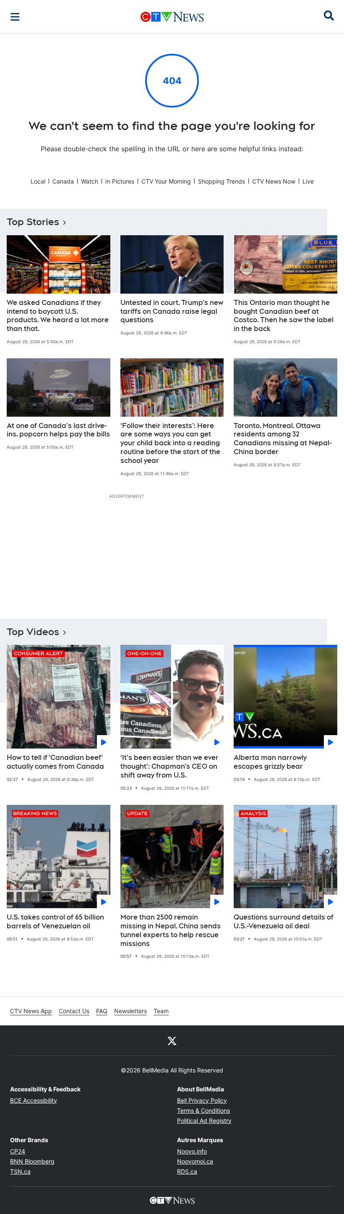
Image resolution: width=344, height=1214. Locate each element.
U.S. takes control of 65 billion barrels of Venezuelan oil (55, 921)
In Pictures (119, 181)
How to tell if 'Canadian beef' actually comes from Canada (55, 762)
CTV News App (31, 1010)
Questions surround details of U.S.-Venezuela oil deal (284, 921)
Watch (89, 181)
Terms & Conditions (203, 1110)
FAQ (101, 1010)
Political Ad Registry (204, 1120)
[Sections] (15, 16)
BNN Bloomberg (32, 1161)
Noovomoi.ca (195, 1161)
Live (308, 181)
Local (38, 181)
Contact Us (74, 1010)
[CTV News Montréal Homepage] (172, 17)
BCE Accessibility (33, 1100)
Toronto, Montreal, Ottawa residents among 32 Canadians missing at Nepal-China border (282, 439)
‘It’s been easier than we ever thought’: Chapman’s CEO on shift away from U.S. (169, 766)
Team (161, 1010)
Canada (63, 181)
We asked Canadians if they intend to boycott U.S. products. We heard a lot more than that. (58, 316)
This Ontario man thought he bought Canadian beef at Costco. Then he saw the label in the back (284, 316)
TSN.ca (20, 1171)
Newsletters (130, 1010)
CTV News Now (273, 181)
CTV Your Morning (166, 181)
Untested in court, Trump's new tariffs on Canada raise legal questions (171, 311)
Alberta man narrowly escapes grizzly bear (270, 762)
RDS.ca (187, 1171)
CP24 (17, 1151)
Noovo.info (192, 1151)
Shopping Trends (221, 181)
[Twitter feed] (172, 1040)
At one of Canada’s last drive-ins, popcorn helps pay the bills (58, 430)
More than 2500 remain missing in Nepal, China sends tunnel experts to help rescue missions (170, 930)
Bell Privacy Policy (202, 1100)
